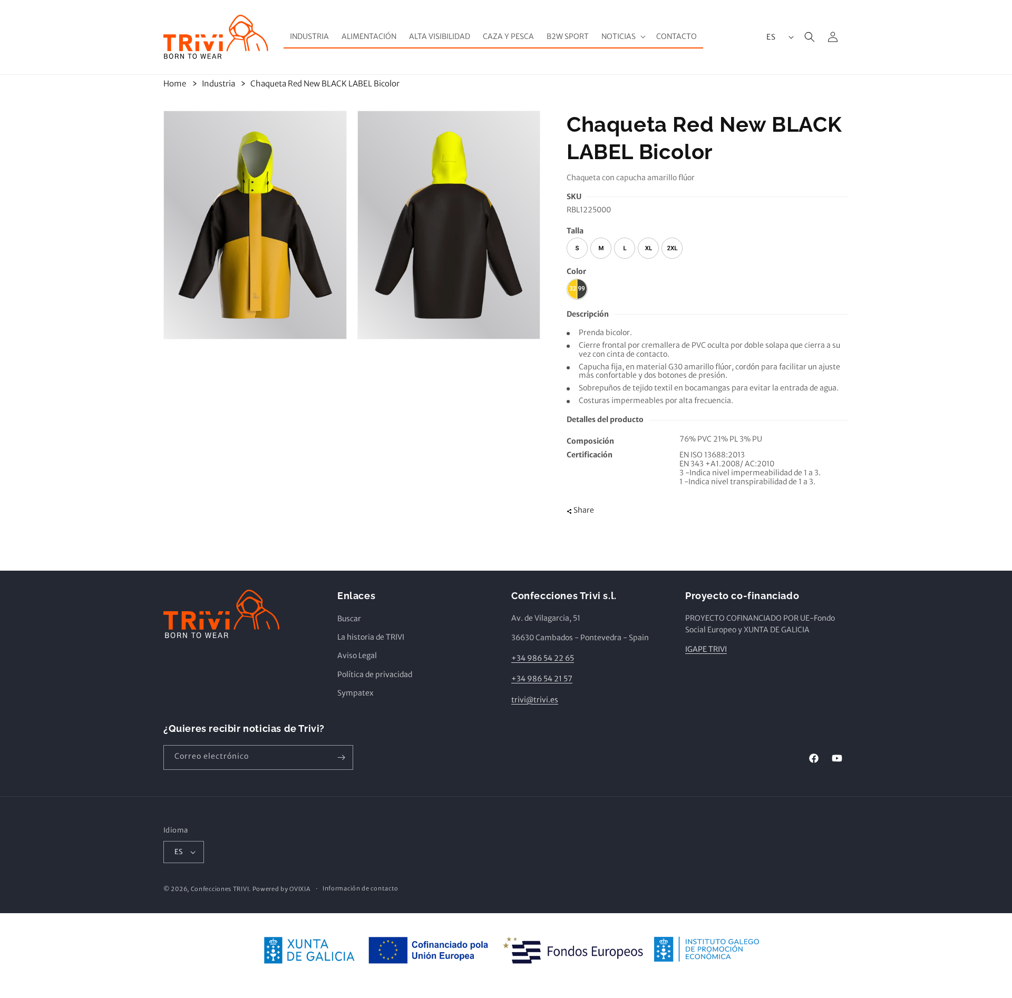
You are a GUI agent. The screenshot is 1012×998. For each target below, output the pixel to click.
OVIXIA (299, 889)
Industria (218, 84)
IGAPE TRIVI (706, 649)
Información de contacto (360, 888)
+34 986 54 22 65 (542, 658)
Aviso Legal (357, 655)
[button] (622, 36)
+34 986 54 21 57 (541, 678)
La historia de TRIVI (370, 637)
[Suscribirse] (341, 757)
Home (174, 84)
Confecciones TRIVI (220, 889)
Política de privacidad (374, 674)
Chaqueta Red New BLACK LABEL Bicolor (325, 84)
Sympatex (355, 693)
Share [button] (583, 510)
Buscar (349, 618)
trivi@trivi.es (534, 700)
